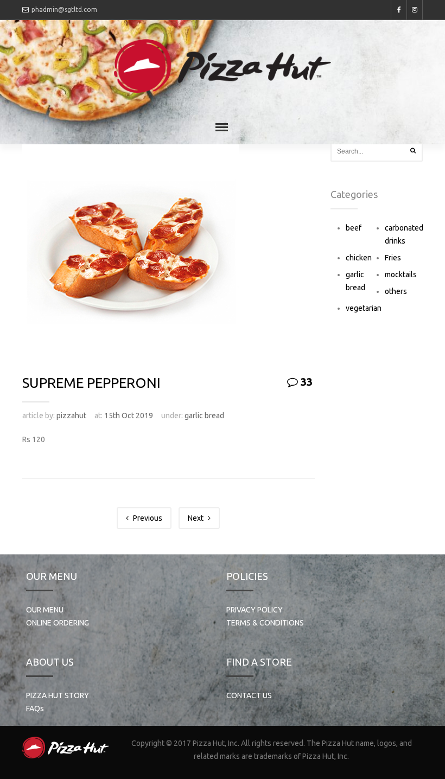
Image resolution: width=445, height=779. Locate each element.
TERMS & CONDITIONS (265, 622)
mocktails (401, 274)
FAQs (35, 708)
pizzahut (71, 415)
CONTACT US (249, 695)
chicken (359, 257)
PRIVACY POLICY (254, 609)
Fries (393, 257)
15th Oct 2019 (128, 415)
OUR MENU (44, 609)
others (396, 291)
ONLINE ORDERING (57, 622)
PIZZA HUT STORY (57, 695)
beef (353, 228)
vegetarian (364, 308)
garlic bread (204, 415)
